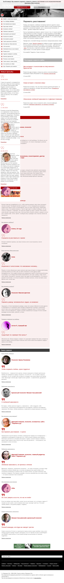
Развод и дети (6, 51)
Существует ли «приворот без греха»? (14, 335)
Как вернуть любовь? (8, 222)
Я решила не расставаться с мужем (13, 238)
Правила (32, 563)
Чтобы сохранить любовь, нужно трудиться (16, 369)
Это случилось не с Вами (8, 63)
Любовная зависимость (8, 386)
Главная (4, 563)
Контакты (9, 563)
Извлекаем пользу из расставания (11, 49)
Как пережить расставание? (9, 416)
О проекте (45, 563)
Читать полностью (6, 381)
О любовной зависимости (10, 402)
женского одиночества (49, 73)
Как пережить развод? (8, 286)
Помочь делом (53, 563)
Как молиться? (25, 563)
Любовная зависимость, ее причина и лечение (17, 464)
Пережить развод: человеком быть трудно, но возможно (20, 302)
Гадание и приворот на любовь (10, 319)
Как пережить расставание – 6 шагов (14, 432)
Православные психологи (30, 565)
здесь (25, 48)
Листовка (20, 565)
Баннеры (39, 563)
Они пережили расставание (9, 481)
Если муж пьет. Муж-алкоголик (10, 250)
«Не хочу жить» (6, 46)
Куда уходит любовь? (8, 353)
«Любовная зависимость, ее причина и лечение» (41, 104)
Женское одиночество (8, 56)
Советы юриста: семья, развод (10, 61)
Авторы (14, 565)
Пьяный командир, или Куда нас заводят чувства (18, 527)
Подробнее (3, 98)
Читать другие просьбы (10, 188)
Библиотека (17, 563)
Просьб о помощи (37, 43)
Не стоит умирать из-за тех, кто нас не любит (16, 497)
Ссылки (49, 565)
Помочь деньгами (6, 565)
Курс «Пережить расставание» (10, 66)
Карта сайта (56, 565)
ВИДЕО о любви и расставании (10, 19)
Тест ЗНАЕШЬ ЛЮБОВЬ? (8, 21)
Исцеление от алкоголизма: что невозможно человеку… (20, 266)
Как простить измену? (8, 36)
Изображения (42, 565)
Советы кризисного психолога (10, 511)
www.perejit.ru (37, 578)
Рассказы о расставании (8, 59)
